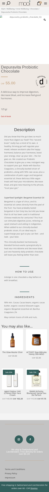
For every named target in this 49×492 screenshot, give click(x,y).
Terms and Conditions (15, 469)
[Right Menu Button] (45, 3)
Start (3, 9)
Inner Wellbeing (22, 9)
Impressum (10, 477)
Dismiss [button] (34, 488)
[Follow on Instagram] (19, 439)
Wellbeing (11, 9)
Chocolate (34, 9)
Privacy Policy (11, 473)
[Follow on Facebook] (30, 439)
